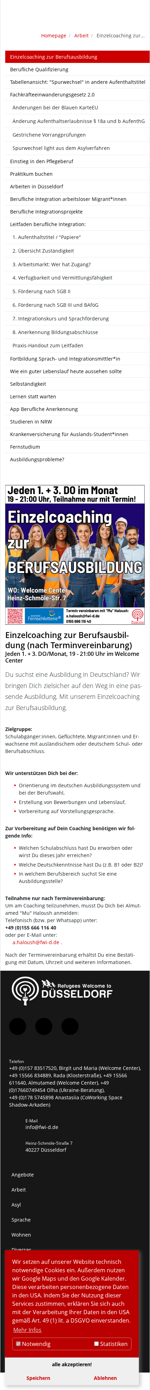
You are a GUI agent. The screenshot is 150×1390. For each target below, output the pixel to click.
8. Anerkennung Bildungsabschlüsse (55, 332)
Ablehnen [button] (105, 1378)
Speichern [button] (38, 1378)
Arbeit (81, 35)
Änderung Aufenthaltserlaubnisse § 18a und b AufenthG (79, 121)
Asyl (16, 1204)
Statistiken (113, 1344)
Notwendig (36, 1344)
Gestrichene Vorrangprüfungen (49, 134)
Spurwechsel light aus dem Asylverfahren (61, 148)
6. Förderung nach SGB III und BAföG (55, 305)
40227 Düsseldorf (45, 1149)
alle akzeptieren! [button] (72, 1364)
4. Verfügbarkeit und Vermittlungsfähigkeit (62, 277)
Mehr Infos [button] (27, 1330)
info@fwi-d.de (41, 1127)
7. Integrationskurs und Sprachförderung (61, 318)
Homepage (53, 35)
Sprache (21, 1219)
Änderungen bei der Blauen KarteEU (55, 107)
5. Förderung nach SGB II (41, 291)
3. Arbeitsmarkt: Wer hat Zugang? (52, 264)
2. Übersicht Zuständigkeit (43, 250)
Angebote (23, 1174)
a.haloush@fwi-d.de (36, 942)
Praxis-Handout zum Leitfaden (48, 345)
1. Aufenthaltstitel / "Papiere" (47, 237)
